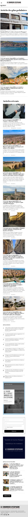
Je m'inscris (14, 275)
